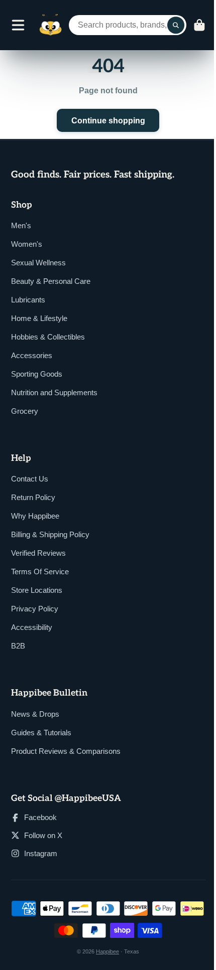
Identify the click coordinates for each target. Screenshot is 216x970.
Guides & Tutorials (41, 732)
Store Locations (36, 590)
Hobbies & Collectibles (48, 337)
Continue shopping (108, 120)
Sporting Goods (36, 374)
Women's (26, 244)
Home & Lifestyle (39, 318)
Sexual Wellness (38, 262)
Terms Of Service (40, 571)
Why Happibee (35, 516)
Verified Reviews (38, 553)
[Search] (175, 25)
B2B (18, 645)
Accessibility (31, 627)
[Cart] (199, 25)
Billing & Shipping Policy (50, 534)
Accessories (31, 355)
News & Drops (35, 714)
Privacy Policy (34, 608)
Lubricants (28, 299)
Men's (21, 225)
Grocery (24, 411)
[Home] (50, 25)
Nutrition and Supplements (54, 392)
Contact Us (29, 478)
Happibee (107, 951)
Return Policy (33, 497)
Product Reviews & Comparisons (66, 751)
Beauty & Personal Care (50, 281)
